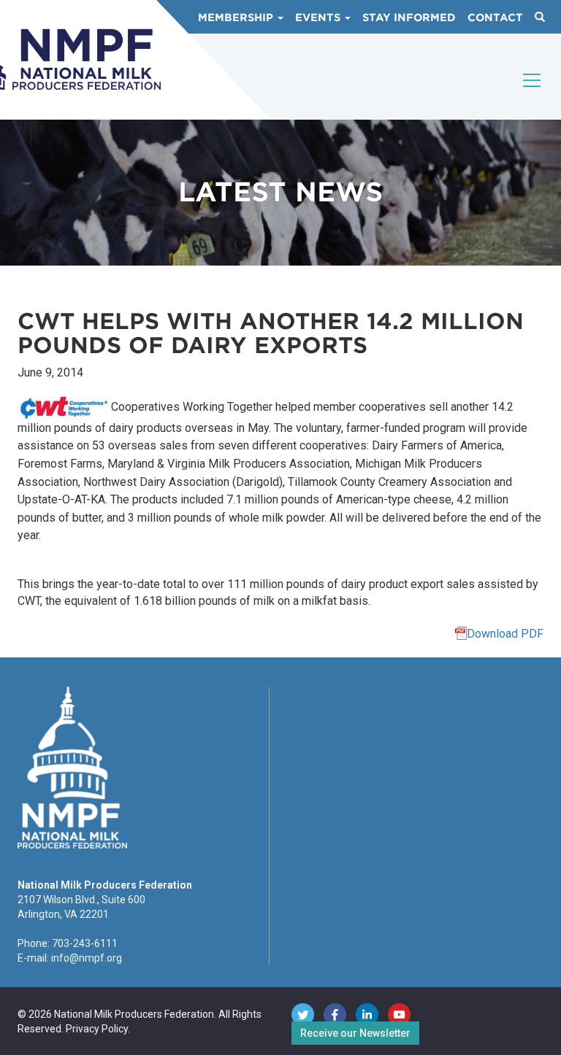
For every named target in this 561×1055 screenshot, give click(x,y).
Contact (495, 17)
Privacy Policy (97, 1029)
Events (319, 17)
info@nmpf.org (86, 958)
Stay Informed (409, 17)
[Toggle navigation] (532, 93)
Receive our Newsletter (355, 1033)
